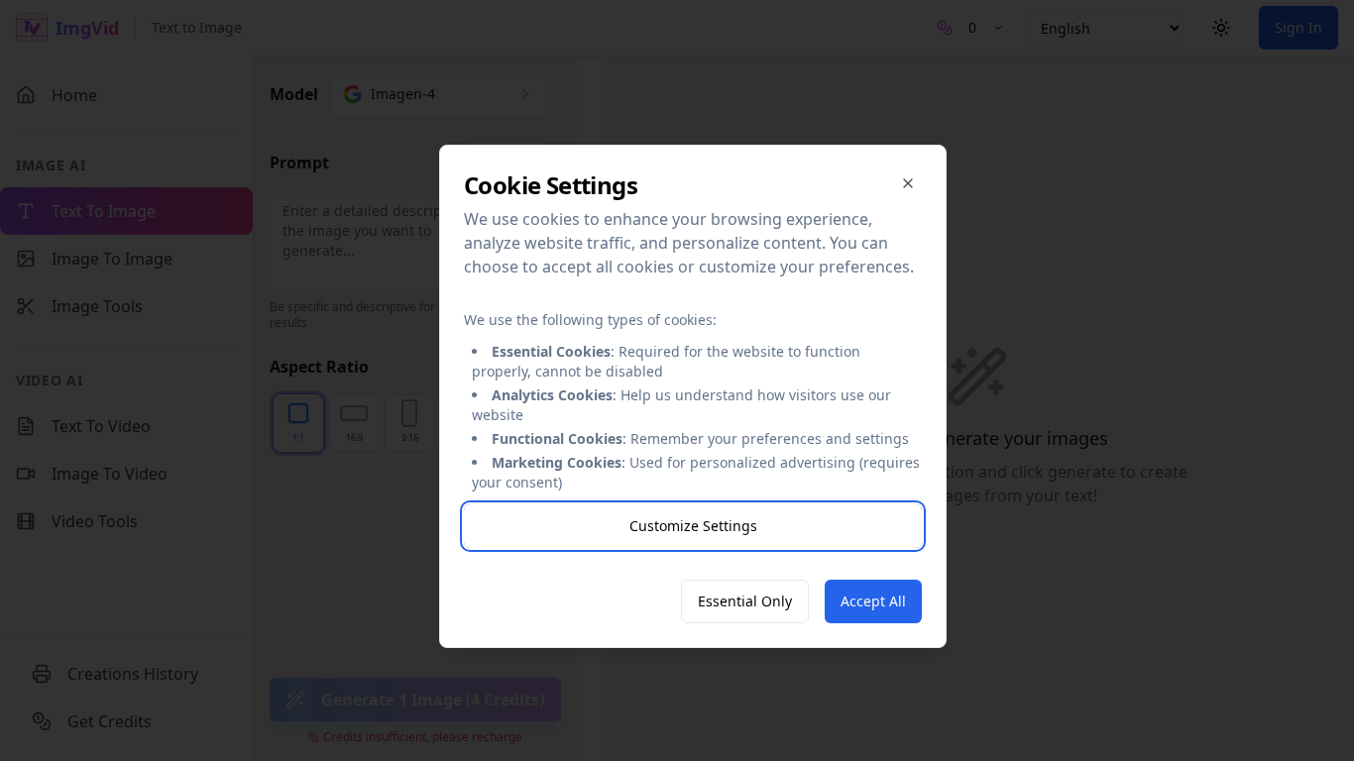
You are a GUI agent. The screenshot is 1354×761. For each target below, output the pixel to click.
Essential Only (745, 601)
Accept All (873, 601)
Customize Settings (693, 525)
